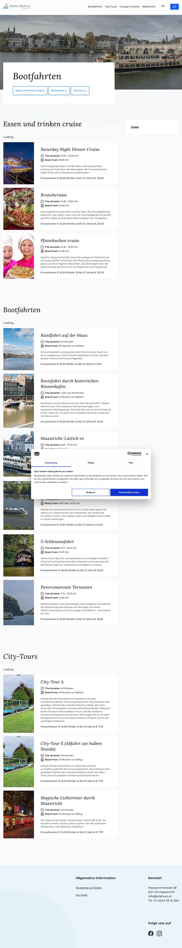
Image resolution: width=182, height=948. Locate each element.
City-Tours (111, 6)
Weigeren (90, 492)
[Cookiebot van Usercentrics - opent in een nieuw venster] (129, 454)
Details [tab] (91, 463)
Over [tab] (131, 463)
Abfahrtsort (149, 6)
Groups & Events (129, 6)
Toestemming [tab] (51, 463)
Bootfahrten (95, 6)
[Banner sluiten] (147, 454)
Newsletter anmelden (89, 887)
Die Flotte (81, 895)
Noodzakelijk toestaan (129, 492)
